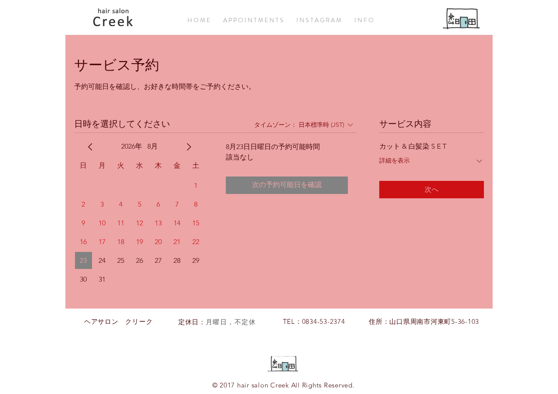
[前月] (90, 147)
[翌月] (189, 147)
